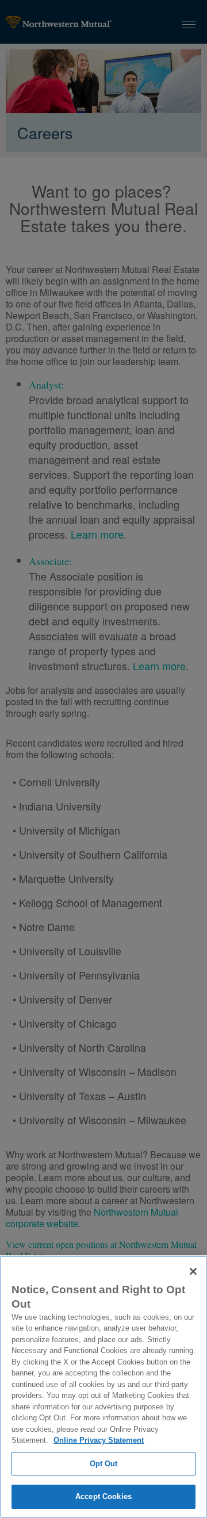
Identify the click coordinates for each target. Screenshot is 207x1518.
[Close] (193, 1271)
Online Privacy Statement (98, 1440)
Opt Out (104, 1463)
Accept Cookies (103, 1496)
